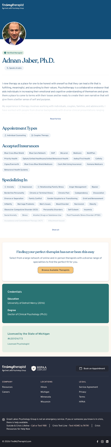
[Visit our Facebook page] (97, 441)
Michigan (45, 392)
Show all (55, 230)
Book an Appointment (96, 369)
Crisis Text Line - (71, 425)
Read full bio (55, 119)
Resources (7, 387)
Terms (82, 397)
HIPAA (82, 401)
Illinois (44, 387)
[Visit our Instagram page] (102, 441)
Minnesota (46, 397)
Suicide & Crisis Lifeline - (26, 425)
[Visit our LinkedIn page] (107, 441)
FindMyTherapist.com (21, 441)
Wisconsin (45, 401)
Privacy (82, 392)
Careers (6, 392)
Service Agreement (88, 387)
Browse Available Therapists (55, 270)
